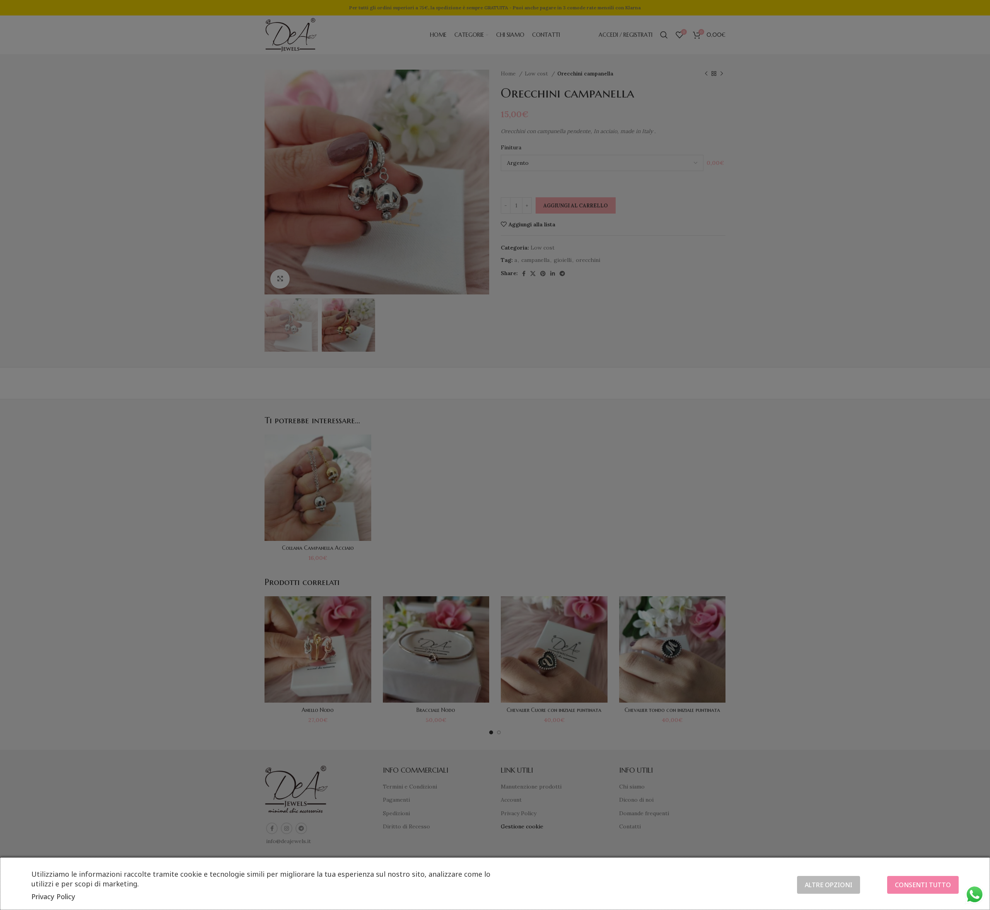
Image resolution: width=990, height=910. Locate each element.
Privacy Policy (53, 896)
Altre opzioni (828, 885)
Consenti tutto (923, 885)
